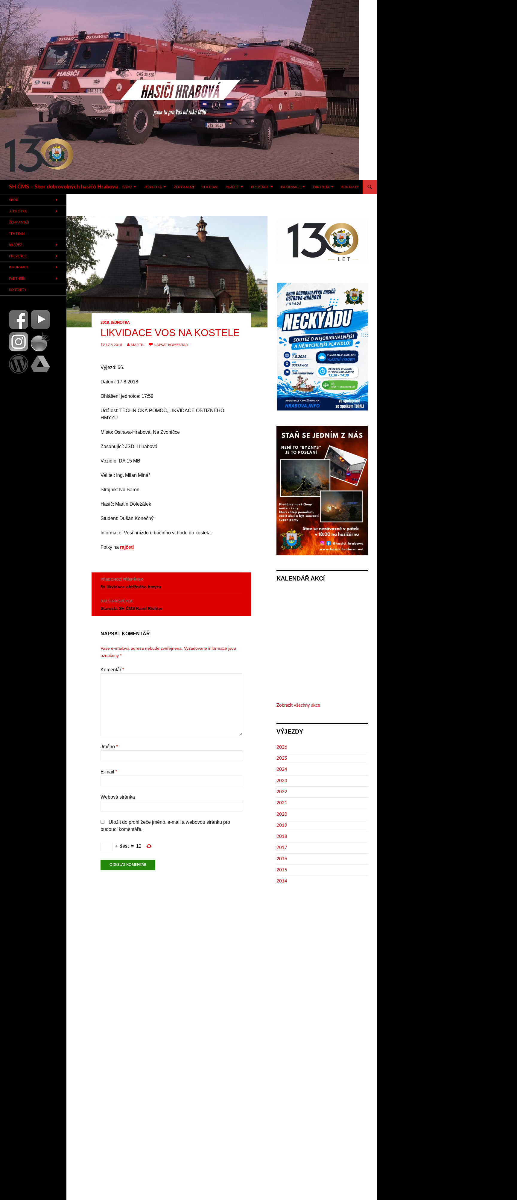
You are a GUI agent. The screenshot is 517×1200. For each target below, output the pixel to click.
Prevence (260, 187)
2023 (281, 781)
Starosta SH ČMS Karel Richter (131, 605)
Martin (138, 345)
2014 (281, 881)
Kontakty (350, 187)
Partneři (321, 187)
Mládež (232, 187)
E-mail (109, 771)
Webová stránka (118, 797)
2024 (281, 769)
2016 (281, 859)
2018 (105, 322)
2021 (281, 803)
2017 (281, 847)
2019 (281, 825)
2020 (281, 814)
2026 (281, 747)
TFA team (210, 187)
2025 (281, 758)
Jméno (109, 746)
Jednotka (153, 187)
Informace (291, 187)
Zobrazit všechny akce (298, 705)
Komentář (112, 669)
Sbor (127, 187)
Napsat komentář (171, 345)
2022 (281, 792)
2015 (281, 870)
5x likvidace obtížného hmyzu (131, 583)
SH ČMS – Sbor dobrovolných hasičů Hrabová (63, 187)
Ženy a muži (184, 187)
